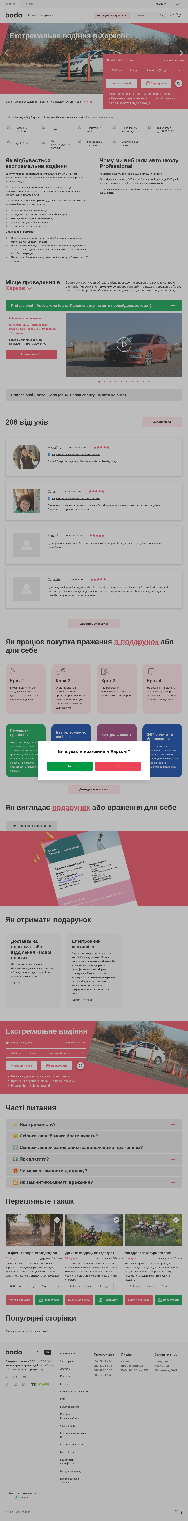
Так (70, 765)
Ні (118, 765)
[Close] (145, 746)
